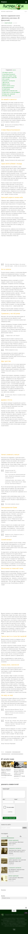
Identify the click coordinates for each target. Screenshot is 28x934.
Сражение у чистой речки (8, 80)
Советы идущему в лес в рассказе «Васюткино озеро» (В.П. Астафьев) (17, 861)
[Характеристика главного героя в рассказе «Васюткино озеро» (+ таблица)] (4, 851)
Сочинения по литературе (14, 848)
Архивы (3, 895)
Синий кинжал (6, 89)
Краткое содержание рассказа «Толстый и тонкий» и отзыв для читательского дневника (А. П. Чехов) (19, 773)
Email (16, 799)
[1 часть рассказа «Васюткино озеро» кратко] (4, 878)
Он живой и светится (7, 72)
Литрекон (4, 2)
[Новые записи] (7, 836)
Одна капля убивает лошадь (9, 75)
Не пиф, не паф (6, 95)
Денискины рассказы (6, 753)
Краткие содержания (7, 11)
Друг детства (5, 82)
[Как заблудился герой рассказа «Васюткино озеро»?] (4, 870)
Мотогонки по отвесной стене (9, 90)
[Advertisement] (14, 55)
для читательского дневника (17, 753)
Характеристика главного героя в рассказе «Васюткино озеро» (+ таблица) (16, 852)
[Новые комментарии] (20, 836)
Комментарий (6, 788)
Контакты (3, 890)
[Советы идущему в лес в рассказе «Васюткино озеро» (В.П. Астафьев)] (4, 860)
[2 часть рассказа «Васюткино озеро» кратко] (4, 843)
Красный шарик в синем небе (9, 77)
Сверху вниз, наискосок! (8, 94)
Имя (4, 799)
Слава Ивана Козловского (8, 74)
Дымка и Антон (6, 84)
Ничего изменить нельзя (8, 85)
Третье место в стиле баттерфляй (11, 92)
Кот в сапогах (5, 79)
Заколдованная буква (8, 87)
